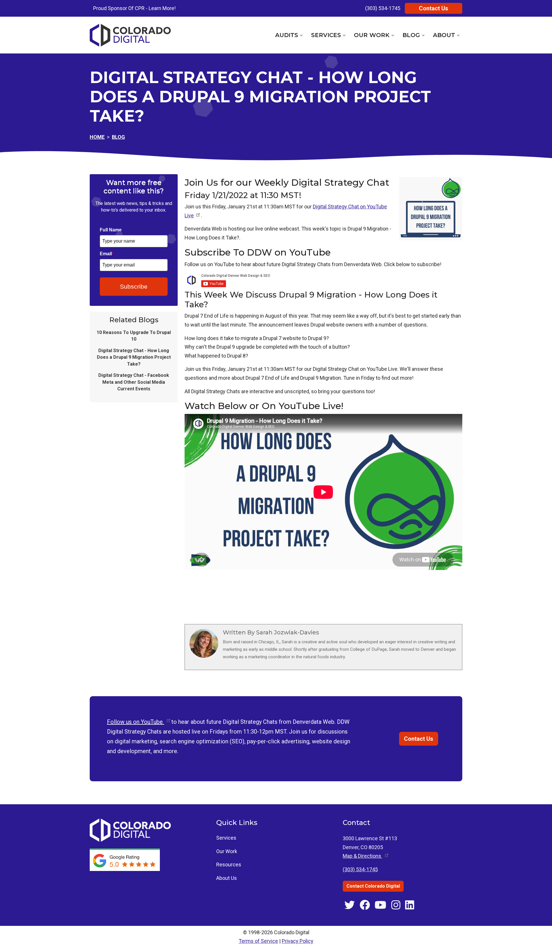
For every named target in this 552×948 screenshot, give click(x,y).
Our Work (372, 35)
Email (106, 253)
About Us (226, 878)
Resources (228, 864)
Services (326, 35)
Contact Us (433, 8)
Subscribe (133, 286)
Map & (362, 856)
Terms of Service (258, 941)
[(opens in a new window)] (125, 859)
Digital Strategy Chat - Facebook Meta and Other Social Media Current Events (133, 382)
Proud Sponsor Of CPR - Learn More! (134, 8)
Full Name (111, 229)
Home (97, 137)
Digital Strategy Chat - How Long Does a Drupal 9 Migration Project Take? (134, 357)
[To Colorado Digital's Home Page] (130, 35)
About (444, 35)
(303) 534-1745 (382, 8)
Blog (411, 35)
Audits (286, 35)
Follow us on (135, 721)
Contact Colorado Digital (373, 886)
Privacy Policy (297, 941)
